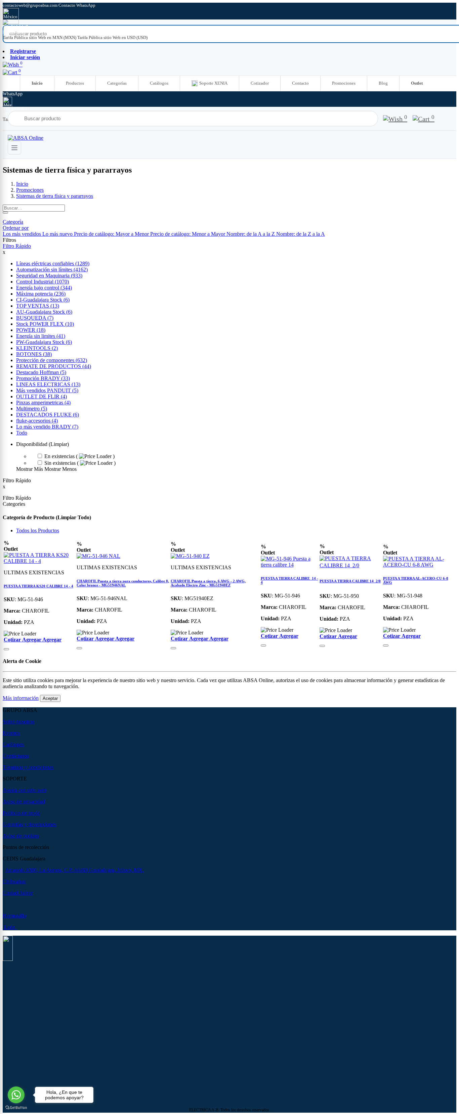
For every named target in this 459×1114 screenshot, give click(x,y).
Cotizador (260, 83)
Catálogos (159, 83)
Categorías (117, 83)
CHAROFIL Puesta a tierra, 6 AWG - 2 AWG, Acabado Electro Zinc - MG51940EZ (208, 583)
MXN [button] (8, 32)
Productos (75, 83)
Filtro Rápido (17, 246)
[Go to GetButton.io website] (16, 1107)
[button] (16, 228)
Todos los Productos (37, 530)
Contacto (300, 83)
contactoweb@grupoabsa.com (30, 5)
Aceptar (50, 698)
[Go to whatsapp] (16, 1094)
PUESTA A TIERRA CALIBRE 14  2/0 (350, 581)
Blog (383, 83)
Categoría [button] (13, 222)
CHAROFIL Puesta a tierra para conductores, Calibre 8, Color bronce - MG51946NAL (123, 583)
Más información (21, 698)
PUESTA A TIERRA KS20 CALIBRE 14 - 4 (38, 586)
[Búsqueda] (5, 213)
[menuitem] (40, 37)
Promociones (344, 83)
